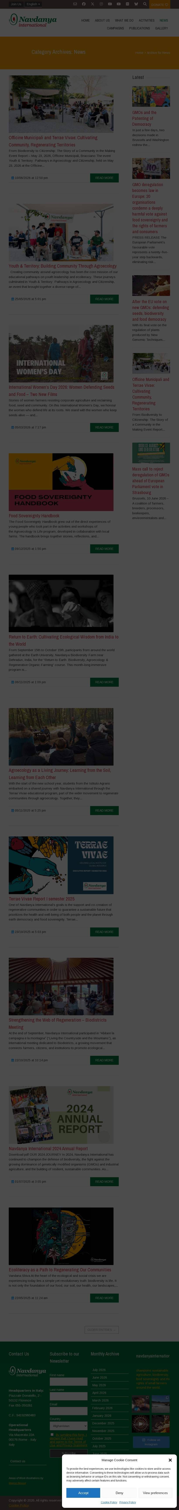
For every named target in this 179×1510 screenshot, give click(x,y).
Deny (119, 1493)
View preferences (155, 1493)
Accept (83, 1493)
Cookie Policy (109, 1502)
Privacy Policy (127, 1502)
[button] (170, 1460)
